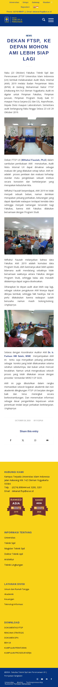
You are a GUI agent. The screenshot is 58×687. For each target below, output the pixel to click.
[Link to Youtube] (42, 679)
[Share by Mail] (47, 440)
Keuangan (9, 599)
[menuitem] (14, 2)
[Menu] (49, 20)
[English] (34, 7)
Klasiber (46, 2)
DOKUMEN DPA (11, 637)
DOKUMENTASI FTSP (13, 627)
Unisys (25, 2)
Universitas (14, 2)
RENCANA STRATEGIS (14, 632)
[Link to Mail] (46, 679)
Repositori (25, 7)
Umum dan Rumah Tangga (16, 589)
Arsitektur (9, 559)
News (29, 36)
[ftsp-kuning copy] (24, 20)
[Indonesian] (37, 7)
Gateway (35, 2)
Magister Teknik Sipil (14, 548)
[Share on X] (23, 440)
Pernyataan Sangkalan (13, 676)
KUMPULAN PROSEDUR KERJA (17, 652)
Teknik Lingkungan (13, 564)
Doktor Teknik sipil (13, 553)
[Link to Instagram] (37, 679)
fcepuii (39, 420)
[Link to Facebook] (51, 679)
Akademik (9, 594)
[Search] (42, 20)
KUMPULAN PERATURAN (15, 647)
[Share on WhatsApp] (35, 440)
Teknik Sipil (9, 543)
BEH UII (7, 642)
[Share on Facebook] (10, 440)
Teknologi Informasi (13, 604)
